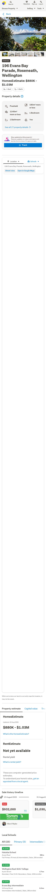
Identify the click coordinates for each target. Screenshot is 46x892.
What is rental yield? (12, 762)
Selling (30, 8)
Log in (41, 4)
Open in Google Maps (26, 170)
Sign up (34, 4)
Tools (39, 8)
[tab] (13, 161)
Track (24, 145)
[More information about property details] (22, 96)
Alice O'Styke (12, 824)
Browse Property (9, 8)
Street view (10, 170)
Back (8, 14)
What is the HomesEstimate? (16, 734)
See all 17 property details (16, 127)
